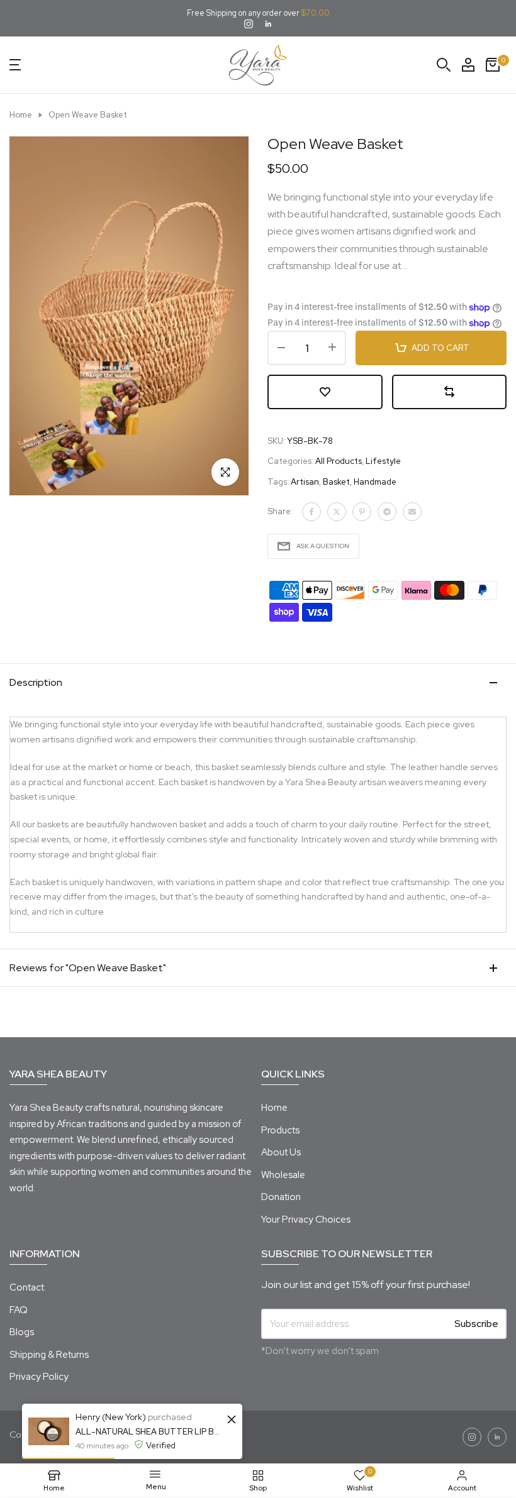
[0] (493, 65)
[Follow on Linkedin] (268, 24)
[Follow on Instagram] (249, 24)
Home (20, 114)
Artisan (305, 481)
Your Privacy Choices (306, 1219)
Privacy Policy (39, 1376)
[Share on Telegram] (387, 511)
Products (280, 1130)
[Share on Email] (412, 511)
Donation (281, 1197)
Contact (26, 1287)
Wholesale (283, 1175)
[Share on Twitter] (336, 511)
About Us (281, 1152)
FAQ (18, 1310)
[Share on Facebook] (311, 511)
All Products (338, 461)
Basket (336, 481)
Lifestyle (383, 461)
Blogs (21, 1332)
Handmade (375, 481)
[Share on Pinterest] (361, 511)
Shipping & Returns (49, 1354)
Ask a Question (322, 546)
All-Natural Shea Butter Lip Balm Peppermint (149, 1431)
